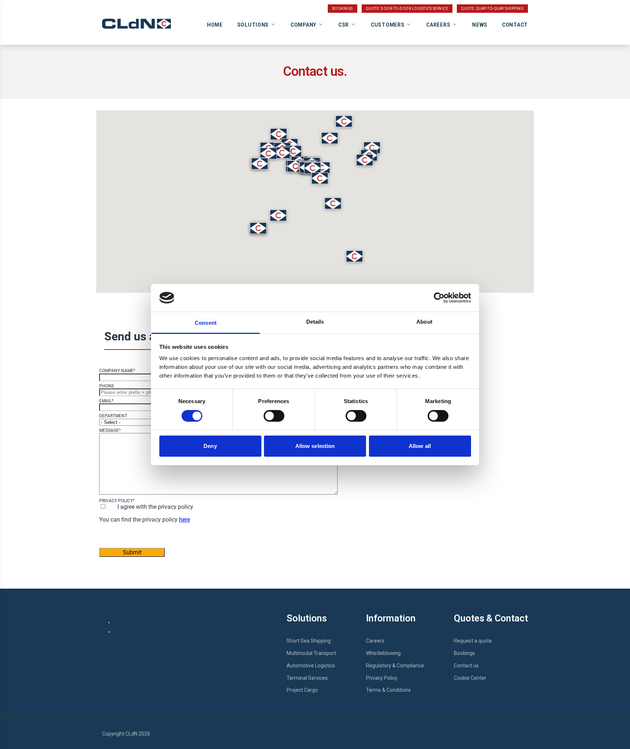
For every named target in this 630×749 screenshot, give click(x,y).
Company (303, 25)
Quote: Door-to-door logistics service (407, 9)
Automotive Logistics (311, 665)
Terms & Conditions (388, 690)
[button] (312, 168)
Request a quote (473, 641)
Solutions (253, 25)
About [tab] (424, 322)
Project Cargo (302, 690)
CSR (343, 25)
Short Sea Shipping (309, 641)
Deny (210, 446)
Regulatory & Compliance (395, 665)
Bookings (342, 9)
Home (215, 25)
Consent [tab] (206, 323)
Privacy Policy (381, 678)
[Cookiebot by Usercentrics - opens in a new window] (439, 297)
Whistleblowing (383, 653)
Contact (515, 25)
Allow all (420, 446)
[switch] (274, 416)
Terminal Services (307, 678)
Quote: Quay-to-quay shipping (492, 9)
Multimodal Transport (311, 653)
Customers (387, 25)
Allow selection (315, 446)
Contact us (466, 665)
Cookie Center (470, 678)
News (479, 25)
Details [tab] (315, 322)
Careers (438, 25)
